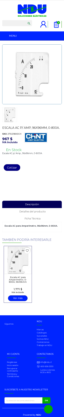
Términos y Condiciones (13, 375)
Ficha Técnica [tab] (32, 218)
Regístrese (12, 362)
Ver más (17, 298)
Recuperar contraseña (12, 369)
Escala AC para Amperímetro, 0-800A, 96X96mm (18, 279)
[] (26, 20)
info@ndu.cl (46, 362)
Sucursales (42, 336)
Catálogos (42, 332)
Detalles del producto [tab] (32, 211)
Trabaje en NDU (44, 345)
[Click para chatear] (48, 409)
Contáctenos (43, 342)
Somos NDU (43, 339)
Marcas (40, 329)
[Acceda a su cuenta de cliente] (43, 22)
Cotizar (12, 167)
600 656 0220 (46, 366)
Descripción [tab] (32, 204)
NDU (38, 415)
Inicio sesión (12, 365)
